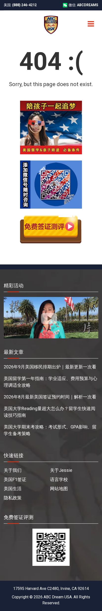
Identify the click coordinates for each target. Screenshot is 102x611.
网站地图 (59, 488)
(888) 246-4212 (24, 5)
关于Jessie (61, 470)
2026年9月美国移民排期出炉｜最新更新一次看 (50, 366)
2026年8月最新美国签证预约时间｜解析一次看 (50, 396)
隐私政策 (13, 497)
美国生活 (13, 488)
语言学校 (59, 479)
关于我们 (13, 470)
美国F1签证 (15, 479)
